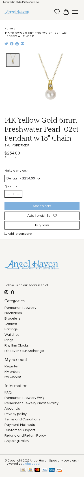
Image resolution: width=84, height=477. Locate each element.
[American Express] (52, 470)
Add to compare (20, 233)
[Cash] (23, 470)
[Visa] (44, 470)
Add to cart (42, 206)
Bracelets (12, 318)
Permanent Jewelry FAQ (24, 398)
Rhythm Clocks (16, 345)
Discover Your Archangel (24, 351)
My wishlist (13, 377)
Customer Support (19, 430)
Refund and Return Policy (25, 435)
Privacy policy (15, 414)
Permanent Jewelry (20, 307)
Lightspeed (31, 463)
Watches (11, 334)
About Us (12, 408)
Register (11, 366)
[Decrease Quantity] (9, 194)
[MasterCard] (37, 470)
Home (8, 28)
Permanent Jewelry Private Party (31, 403)
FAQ (8, 392)
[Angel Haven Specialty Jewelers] (17, 12)
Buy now (42, 225)
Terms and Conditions (22, 419)
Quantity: (11, 186)
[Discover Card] (59, 470)
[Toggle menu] (75, 11)
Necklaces (13, 313)
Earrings (11, 329)
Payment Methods (19, 424)
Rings (8, 340)
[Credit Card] (30, 470)
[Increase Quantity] (18, 194)
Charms (10, 324)
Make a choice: (16, 170)
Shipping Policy (16, 441)
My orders (12, 371)
